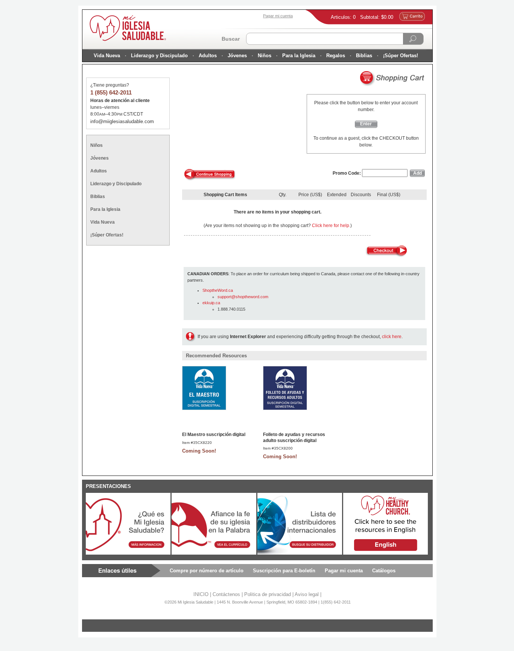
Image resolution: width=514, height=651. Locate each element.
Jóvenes (237, 55)
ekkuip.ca (211, 302)
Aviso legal (307, 594)
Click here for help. (331, 225)
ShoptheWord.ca (217, 290)
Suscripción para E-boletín (284, 570)
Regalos (335, 55)
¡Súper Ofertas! (400, 55)
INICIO (200, 594)
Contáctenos (226, 594)
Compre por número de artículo (206, 570)
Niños (264, 55)
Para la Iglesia (298, 55)
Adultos (208, 55)
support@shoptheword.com (242, 296)
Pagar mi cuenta (344, 570)
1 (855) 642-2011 (111, 92)
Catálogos (383, 570)
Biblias (364, 55)
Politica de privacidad (267, 594)
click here (391, 336)
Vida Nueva (107, 55)
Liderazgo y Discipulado (159, 55)
